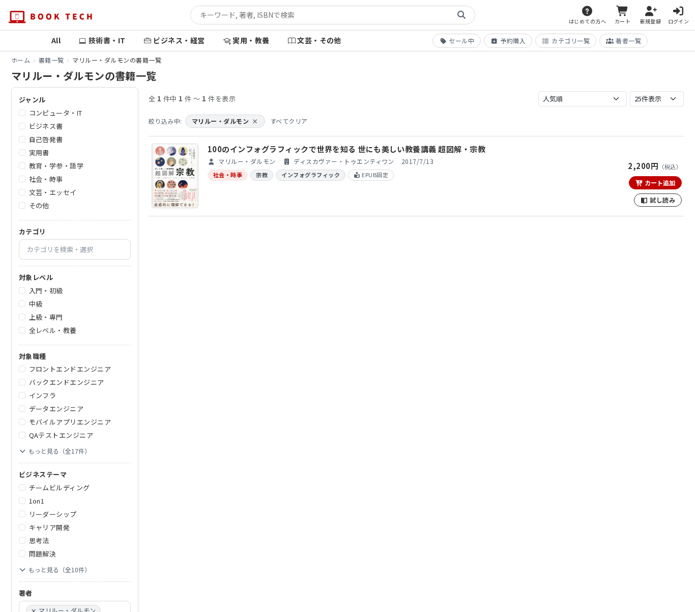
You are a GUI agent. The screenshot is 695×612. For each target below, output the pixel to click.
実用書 (39, 152)
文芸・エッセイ (53, 192)
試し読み (661, 200)
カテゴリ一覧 (571, 40)
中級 (36, 304)
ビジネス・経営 (179, 40)
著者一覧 (628, 40)
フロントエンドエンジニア (70, 369)
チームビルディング (59, 487)
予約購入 (513, 40)
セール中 (461, 40)
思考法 (39, 540)
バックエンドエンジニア (66, 382)
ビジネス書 (46, 126)
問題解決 (42, 554)
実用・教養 (251, 40)
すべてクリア (289, 121)
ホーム (20, 59)
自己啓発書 (46, 139)
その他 (39, 205)
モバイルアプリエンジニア (70, 422)
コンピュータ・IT (55, 113)
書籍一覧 (51, 59)
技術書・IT (107, 40)
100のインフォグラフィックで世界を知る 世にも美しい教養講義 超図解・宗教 (346, 149)
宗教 (262, 175)
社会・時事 (46, 179)
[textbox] (79, 249)
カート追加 (659, 182)
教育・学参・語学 (56, 166)
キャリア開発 (49, 527)
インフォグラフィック (310, 175)
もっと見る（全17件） (59, 451)
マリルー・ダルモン (225, 121)
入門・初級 (46, 290)
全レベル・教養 (53, 330)
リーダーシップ (53, 514)
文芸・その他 (319, 40)
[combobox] (75, 249)
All (56, 40)
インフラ (42, 395)
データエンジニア (56, 408)
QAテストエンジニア (61, 435)
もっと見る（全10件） (59, 569)
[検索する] (461, 15)
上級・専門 (46, 317)
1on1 (37, 501)
